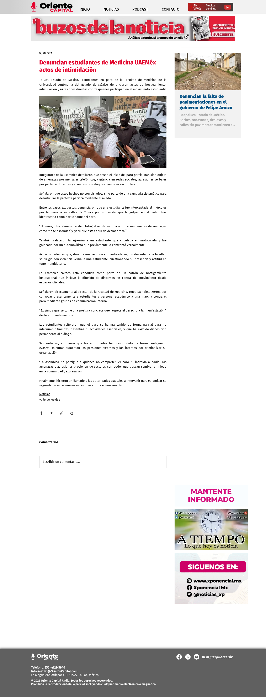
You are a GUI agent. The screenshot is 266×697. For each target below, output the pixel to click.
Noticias (44, 394)
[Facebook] (179, 657)
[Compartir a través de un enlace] (62, 413)
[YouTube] (196, 657)
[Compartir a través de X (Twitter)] (51, 413)
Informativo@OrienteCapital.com (54, 671)
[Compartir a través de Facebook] (41, 413)
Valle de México (49, 400)
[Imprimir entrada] (72, 413)
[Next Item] (234, 71)
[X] (188, 657)
